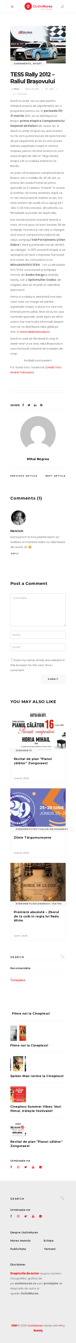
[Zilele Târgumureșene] (38, 809)
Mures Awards (20, 1240)
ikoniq (38, 1330)
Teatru (56, 904)
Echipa (49, 1240)
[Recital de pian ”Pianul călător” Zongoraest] (38, 730)
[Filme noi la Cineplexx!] (38, 992)
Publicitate (18, 1249)
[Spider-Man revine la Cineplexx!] (38, 1064)
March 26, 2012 (32, 89)
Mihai (16, 89)
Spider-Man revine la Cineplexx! (37, 1076)
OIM (14, 1325)
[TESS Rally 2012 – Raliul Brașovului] (38, 434)
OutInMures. (35, 1325)
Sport (37, 63)
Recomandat (59, 829)
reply (15, 553)
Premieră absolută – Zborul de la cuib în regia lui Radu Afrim (36, 916)
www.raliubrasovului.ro (34, 332)
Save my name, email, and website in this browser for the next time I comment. (37, 665)
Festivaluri (41, 829)
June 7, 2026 (20, 935)
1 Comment (22, 94)
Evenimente (22, 63)
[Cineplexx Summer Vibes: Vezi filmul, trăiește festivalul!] (38, 1094)
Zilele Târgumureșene (32, 837)
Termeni (50, 1249)
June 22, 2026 (21, 778)
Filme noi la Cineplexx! (31, 1013)
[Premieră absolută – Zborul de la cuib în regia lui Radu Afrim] (38, 884)
